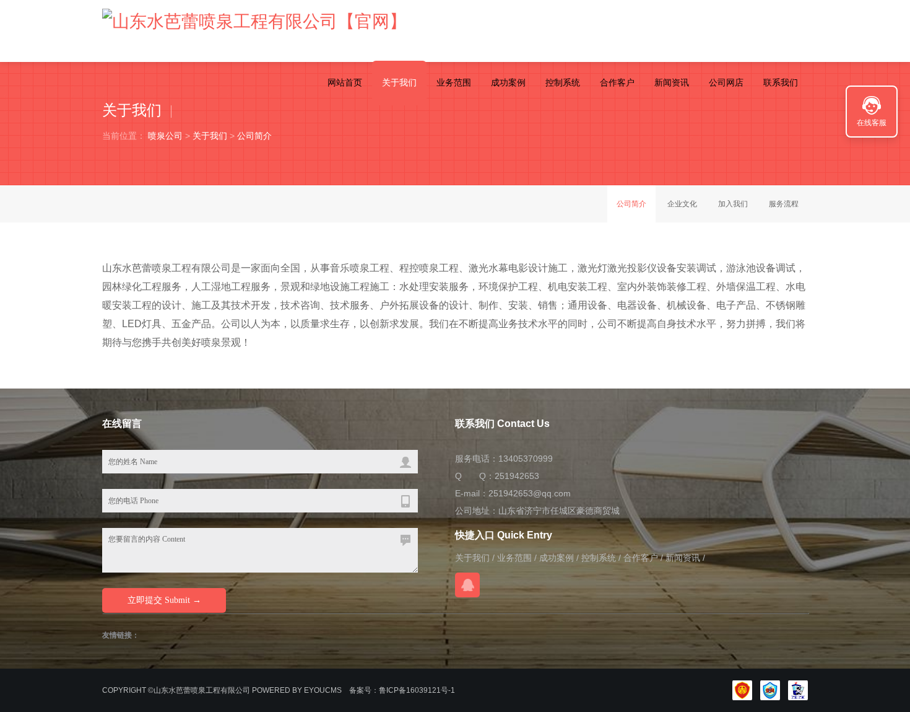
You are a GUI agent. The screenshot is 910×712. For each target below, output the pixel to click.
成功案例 (508, 82)
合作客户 (617, 82)
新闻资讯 (671, 82)
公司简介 (254, 136)
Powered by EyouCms (296, 690)
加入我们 (733, 204)
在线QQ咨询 (467, 585)
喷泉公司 (165, 136)
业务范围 (453, 82)
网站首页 (344, 82)
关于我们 (399, 82)
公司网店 (726, 82)
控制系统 (562, 82)
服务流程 (784, 204)
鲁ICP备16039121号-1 (417, 690)
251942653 (517, 476)
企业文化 (682, 204)
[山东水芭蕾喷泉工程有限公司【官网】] (254, 21)
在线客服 (871, 122)
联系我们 (780, 82)
